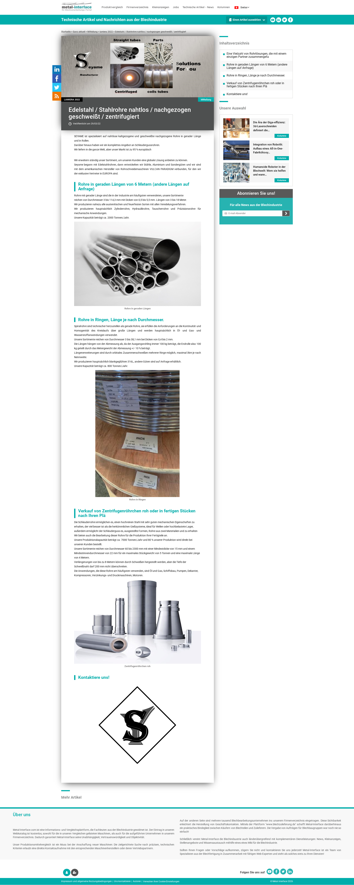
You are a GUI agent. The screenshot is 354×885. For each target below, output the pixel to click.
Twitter (284, 19)
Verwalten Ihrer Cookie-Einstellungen (161, 881)
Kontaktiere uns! (237, 94)
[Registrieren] (74, 872)
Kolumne (281, 136)
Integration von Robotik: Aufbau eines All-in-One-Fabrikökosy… (268, 148)
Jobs (176, 7)
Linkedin (278, 19)
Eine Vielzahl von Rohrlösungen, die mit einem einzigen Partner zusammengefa (256, 55)
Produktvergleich (112, 7)
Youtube (272, 19)
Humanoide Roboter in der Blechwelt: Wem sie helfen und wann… (269, 170)
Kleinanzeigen (160, 7)
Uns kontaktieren (122, 881)
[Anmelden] (66, 872)
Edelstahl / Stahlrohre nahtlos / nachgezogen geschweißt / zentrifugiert (150, 31)
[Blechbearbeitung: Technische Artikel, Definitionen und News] (80, 5)
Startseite (66, 31)
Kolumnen (223, 7)
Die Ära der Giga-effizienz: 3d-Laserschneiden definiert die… (269, 126)
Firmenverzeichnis (137, 7)
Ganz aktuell (79, 31)
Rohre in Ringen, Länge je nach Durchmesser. (256, 75)
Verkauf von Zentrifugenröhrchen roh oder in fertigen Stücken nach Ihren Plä (255, 84)
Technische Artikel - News (198, 7)
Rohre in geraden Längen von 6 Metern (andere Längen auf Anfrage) (257, 66)
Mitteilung (92, 31)
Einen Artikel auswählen (247, 19)
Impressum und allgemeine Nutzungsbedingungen (86, 881)
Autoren (137, 881)
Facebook (290, 19)
